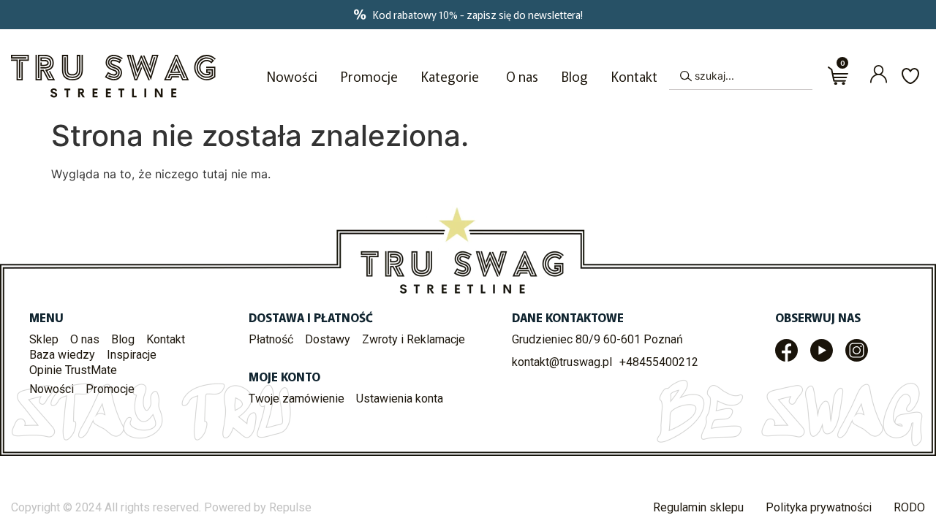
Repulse (290, 507)
